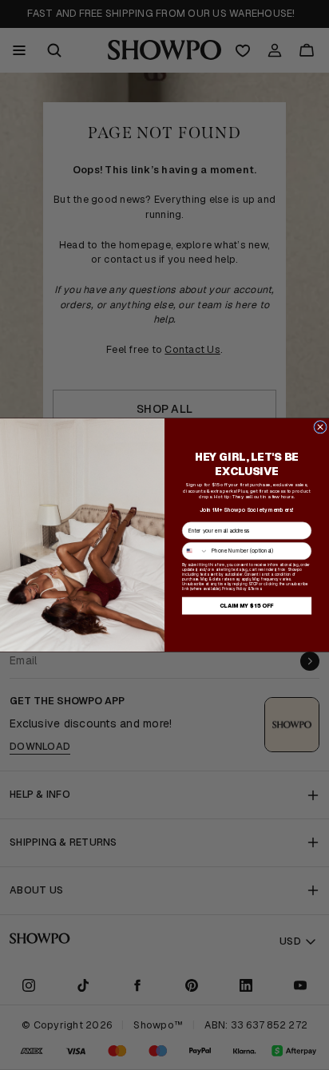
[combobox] (195, 550)
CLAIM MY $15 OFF (247, 605)
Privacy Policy (234, 588)
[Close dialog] (321, 427)
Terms (256, 588)
